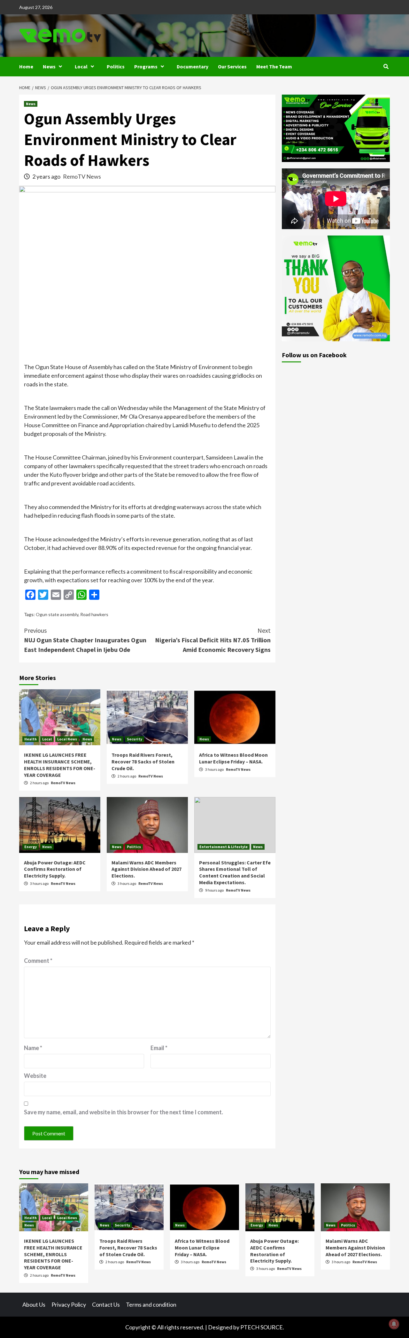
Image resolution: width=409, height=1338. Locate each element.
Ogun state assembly (57, 614)
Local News (67, 739)
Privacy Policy (68, 1304)
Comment (38, 960)
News (49, 66)
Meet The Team (274, 66)
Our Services (232, 66)
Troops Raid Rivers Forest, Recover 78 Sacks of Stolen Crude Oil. (143, 761)
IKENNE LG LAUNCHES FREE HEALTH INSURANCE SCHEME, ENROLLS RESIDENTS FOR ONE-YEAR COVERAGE (59, 765)
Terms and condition (151, 1304)
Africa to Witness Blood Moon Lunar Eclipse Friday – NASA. (233, 758)
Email (158, 1047)
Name (33, 1047)
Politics (116, 66)
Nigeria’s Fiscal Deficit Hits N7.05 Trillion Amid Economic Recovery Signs (213, 640)
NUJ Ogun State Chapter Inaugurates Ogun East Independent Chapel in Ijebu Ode (85, 640)
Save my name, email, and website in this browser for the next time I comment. (123, 1112)
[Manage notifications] (394, 1324)
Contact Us (106, 1304)
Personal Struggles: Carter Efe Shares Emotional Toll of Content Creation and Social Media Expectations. (235, 872)
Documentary (192, 66)
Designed (220, 1327)
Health (30, 739)
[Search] (386, 66)
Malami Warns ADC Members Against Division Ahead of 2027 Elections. (146, 869)
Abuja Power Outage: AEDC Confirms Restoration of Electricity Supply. (55, 869)
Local (81, 66)
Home (26, 66)
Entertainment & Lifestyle (223, 846)
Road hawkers (94, 614)
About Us (33, 1304)
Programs (146, 66)
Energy (30, 846)
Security (134, 739)
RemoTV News (82, 176)
